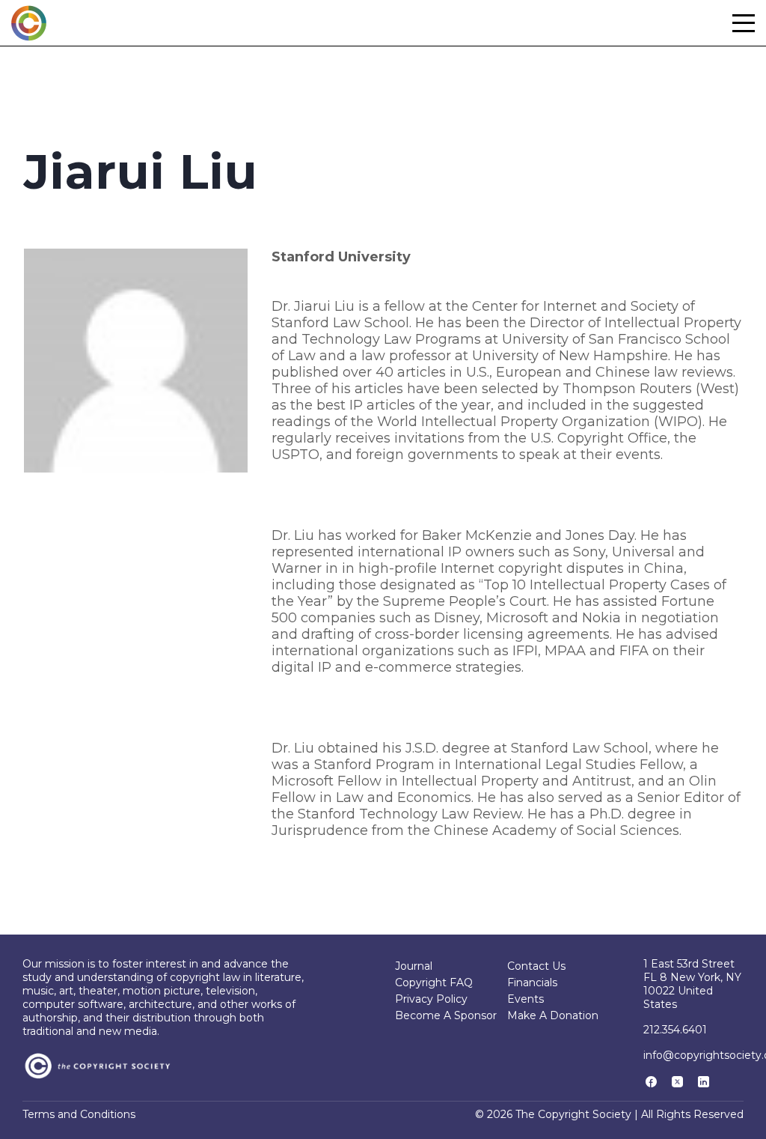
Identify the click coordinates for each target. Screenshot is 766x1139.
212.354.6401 (675, 1029)
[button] (743, 23)
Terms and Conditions (78, 1114)
